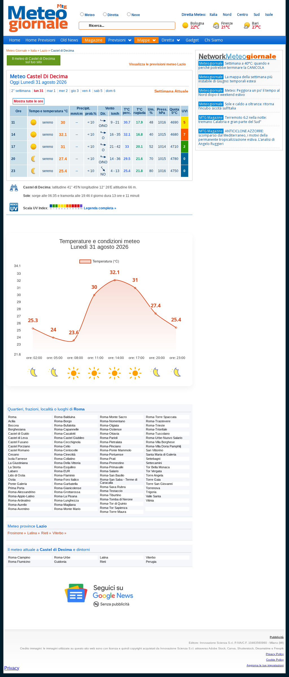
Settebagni (153, 458)
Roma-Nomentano (112, 421)
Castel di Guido (18, 433)
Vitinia (150, 500)
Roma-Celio (62, 446)
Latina (104, 557)
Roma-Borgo (63, 421)
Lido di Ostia (16, 475)
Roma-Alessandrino (21, 492)
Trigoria (151, 492)
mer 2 (63, 91)
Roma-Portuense (111, 454)
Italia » (34, 50)
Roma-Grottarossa (67, 492)
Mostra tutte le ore (28, 101)
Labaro (13, 471)
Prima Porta (16, 488)
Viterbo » (59, 533)
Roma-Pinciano (110, 446)
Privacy (11, 668)
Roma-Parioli (108, 437)
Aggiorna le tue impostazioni (265, 665)
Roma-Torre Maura (113, 511)
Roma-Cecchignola (67, 442)
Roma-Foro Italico (66, 479)
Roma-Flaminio (64, 475)
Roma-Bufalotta (64, 425)
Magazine (93, 40)
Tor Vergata (154, 471)
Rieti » (46, 533)
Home (14, 40)
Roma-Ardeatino (19, 500)
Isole (269, 14)
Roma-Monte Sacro (113, 417)
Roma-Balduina (64, 417)
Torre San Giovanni (159, 483)
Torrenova (153, 488)
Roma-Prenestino (112, 463)
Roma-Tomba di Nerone (116, 499)
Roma (12, 417)
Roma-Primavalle (111, 467)
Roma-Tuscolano (158, 433)
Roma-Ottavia (109, 433)
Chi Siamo (214, 40)
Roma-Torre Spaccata (161, 417)
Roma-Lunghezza (66, 500)
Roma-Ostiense (111, 429)
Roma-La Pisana (65, 496)
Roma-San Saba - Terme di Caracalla (118, 481)
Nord (227, 14)
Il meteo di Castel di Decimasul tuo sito (33, 60)
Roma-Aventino (18, 509)
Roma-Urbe (62, 557)
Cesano (13, 454)
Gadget (192, 40)
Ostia (12, 479)
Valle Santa (153, 496)
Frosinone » (17, 533)
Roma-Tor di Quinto (113, 503)
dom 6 (110, 91)
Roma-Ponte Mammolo (115, 450)
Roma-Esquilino (65, 467)
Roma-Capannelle (66, 429)
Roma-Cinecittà (64, 454)
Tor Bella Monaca (158, 467)
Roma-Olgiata (109, 425)
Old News (69, 40)
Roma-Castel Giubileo (69, 437)
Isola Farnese (17, 458)
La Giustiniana (18, 463)
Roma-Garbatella (66, 483)
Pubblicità (277, 637)
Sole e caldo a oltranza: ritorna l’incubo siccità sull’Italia (236, 106)
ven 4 (86, 91)
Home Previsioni (40, 40)
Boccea (13, 425)
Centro (242, 14)
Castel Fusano (18, 442)
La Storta (14, 467)
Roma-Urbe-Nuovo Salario (164, 437)
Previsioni (117, 40)
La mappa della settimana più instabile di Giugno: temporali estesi (235, 78)
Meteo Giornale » (18, 50)
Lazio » (45, 50)
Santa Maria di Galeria (161, 454)
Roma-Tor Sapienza (113, 507)
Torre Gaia (153, 479)
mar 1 (51, 91)
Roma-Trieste (155, 425)
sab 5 (98, 91)
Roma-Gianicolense (67, 488)
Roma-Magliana (65, 504)
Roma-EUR (62, 471)
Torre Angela (154, 475)
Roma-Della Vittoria (67, 463)
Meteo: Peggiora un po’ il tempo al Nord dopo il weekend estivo (239, 92)
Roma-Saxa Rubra (113, 487)
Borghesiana (16, 429)
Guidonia (60, 561)
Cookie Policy (275, 659)
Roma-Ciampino (19, 557)
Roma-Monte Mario (67, 509)
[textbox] (127, 26)
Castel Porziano (19, 446)
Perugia (151, 561)
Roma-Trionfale (156, 429)
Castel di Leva (18, 437)
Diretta (167, 40)
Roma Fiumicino (19, 561)
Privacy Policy (275, 654)
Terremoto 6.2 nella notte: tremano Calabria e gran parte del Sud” (232, 119)
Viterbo (151, 557)
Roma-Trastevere (158, 421)
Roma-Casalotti (64, 433)
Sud (257, 14)
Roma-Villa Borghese (160, 442)
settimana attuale (171, 91)
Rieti (103, 561)
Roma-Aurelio (17, 504)
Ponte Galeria (17, 483)
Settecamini (154, 463)
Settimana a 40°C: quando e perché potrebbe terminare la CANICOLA (234, 65)
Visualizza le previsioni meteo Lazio (157, 64)
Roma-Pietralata (111, 442)
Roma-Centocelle (66, 450)
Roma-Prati (107, 458)
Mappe (143, 40)
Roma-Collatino (64, 458)
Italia (213, 14)
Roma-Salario (109, 471)
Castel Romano (18, 450)
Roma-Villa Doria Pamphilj (163, 446)
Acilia (11, 421)
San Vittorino (154, 450)
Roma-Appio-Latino (21, 496)
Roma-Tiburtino (110, 495)
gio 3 (75, 91)
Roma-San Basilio (112, 475)
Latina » (33, 533)
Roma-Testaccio (111, 491)
